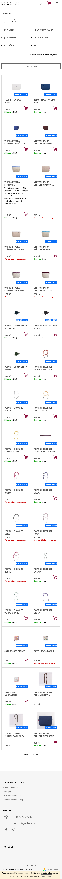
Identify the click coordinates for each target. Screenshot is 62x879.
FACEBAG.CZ (31, 865)
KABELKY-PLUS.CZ (10, 787)
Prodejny (7, 791)
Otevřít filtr (31, 66)
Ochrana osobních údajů (13, 799)
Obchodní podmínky (12, 795)
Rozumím (46, 876)
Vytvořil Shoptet (53, 869)
